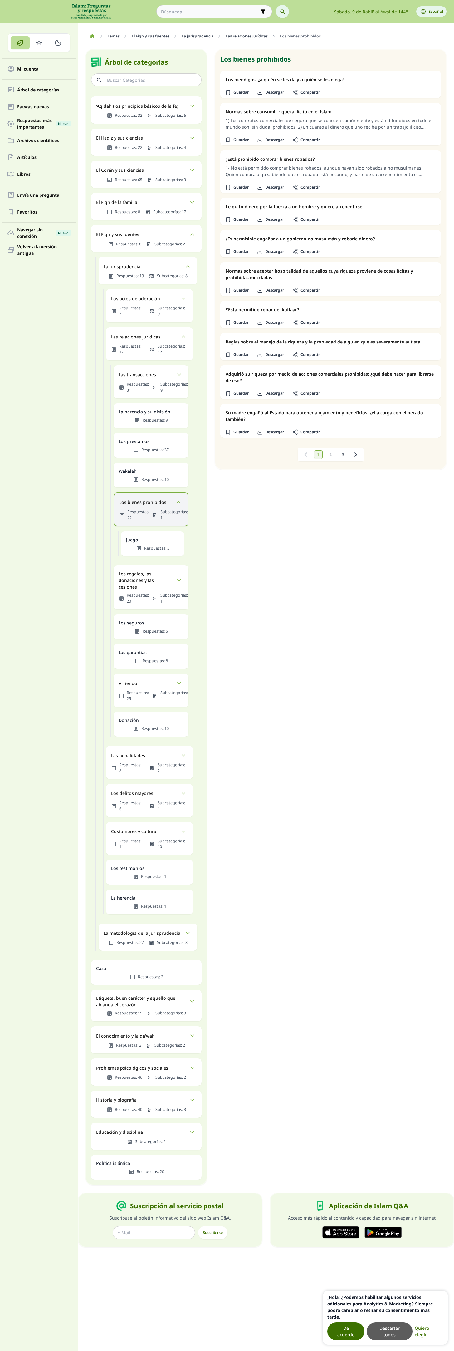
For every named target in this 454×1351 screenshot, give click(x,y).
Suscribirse (213, 1232)
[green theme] (20, 42)
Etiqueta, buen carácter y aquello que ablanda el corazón (135, 1001)
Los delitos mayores (132, 793)
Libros (24, 174)
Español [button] (435, 11)
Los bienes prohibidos (142, 502)
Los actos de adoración (135, 299)
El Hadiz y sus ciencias (119, 138)
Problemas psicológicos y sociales (132, 1068)
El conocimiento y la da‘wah (125, 1036)
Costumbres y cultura (133, 831)
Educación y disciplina (119, 1132)
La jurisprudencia (122, 266)
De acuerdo (346, 1331)
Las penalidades (128, 755)
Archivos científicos (38, 141)
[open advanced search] (263, 11)
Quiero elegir (422, 1331)
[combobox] (210, 11)
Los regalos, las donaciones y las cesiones (136, 580)
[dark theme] (57, 42)
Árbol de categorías (38, 90)
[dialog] (385, 1318)
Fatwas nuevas (33, 107)
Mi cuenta (27, 69)
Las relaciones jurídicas (135, 337)
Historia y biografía (116, 1100)
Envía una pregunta (38, 195)
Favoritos (27, 212)
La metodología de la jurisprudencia (142, 933)
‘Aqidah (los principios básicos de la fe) (137, 106)
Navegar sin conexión (42, 233)
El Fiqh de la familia (116, 202)
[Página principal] (92, 36)
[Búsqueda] (282, 11)
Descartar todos (389, 1331)
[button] (237, 92)
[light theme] (39, 42)
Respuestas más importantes (42, 123)
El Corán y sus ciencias (120, 170)
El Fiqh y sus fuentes (117, 234)
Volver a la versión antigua (37, 250)
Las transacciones (137, 374)
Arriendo (128, 683)
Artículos (27, 157)
